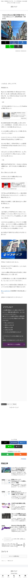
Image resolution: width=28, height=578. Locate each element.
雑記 (15, 404)
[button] (18, 46)
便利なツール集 (9, 327)
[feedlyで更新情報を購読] (7, 454)
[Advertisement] (14, 67)
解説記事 (4, 404)
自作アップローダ (9, 325)
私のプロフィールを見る (14, 344)
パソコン (10, 404)
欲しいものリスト (5, 291)
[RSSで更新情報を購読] (20, 454)
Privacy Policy (14, 573)
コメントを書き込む (14, 556)
